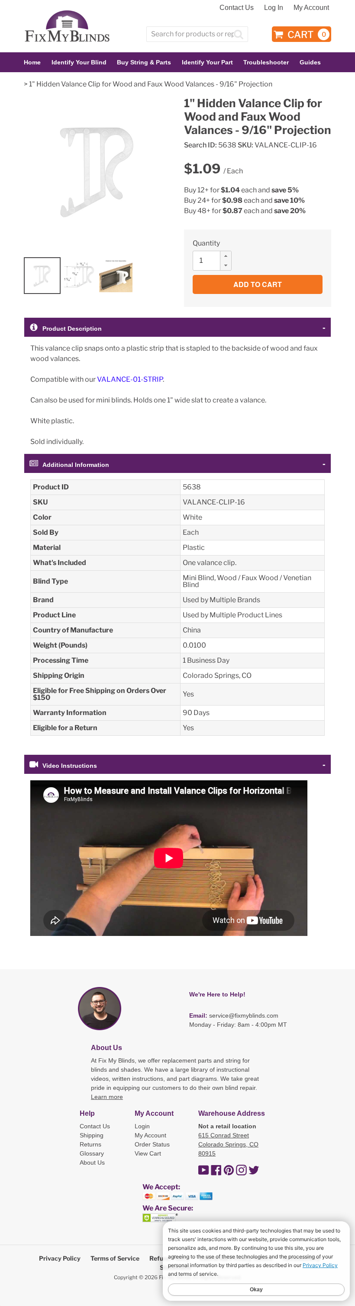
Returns (90, 1144)
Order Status (152, 1144)
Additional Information (75, 464)
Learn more (107, 1096)
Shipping (91, 1135)
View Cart (148, 1153)
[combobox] (197, 34)
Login (142, 1126)
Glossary (92, 1153)
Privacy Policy (60, 1258)
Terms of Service (114, 1258)
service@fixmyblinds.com (243, 1015)
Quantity (206, 243)
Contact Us (236, 7)
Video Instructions (69, 765)
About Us (92, 1162)
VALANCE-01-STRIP (130, 379)
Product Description (72, 328)
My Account (311, 7)
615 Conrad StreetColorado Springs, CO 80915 (228, 1144)
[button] (225, 256)
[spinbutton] (215, 260)
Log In (273, 7)
